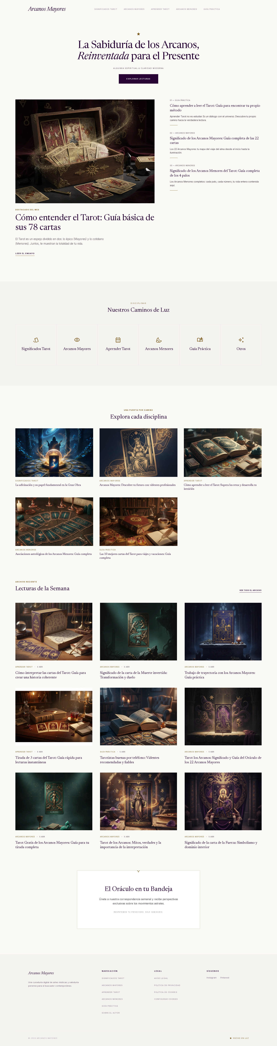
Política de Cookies (165, 992)
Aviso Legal (161, 978)
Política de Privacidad (167, 985)
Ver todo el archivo (250, 590)
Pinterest (224, 977)
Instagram (212, 977)
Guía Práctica (212, 9)
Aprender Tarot (160, 9)
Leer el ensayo (25, 253)
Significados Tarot (105, 9)
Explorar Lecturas (138, 79)
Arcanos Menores (186, 9)
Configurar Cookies (166, 999)
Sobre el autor (111, 1013)
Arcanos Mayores (47, 9)
